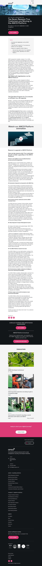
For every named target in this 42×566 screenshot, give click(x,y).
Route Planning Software (12, 510)
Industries (10, 522)
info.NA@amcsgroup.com (14, 467)
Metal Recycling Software (12, 477)
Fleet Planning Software (12, 508)
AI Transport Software (12, 504)
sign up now (21, 432)
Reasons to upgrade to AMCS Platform (19, 48)
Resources (10, 524)
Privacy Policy (10, 553)
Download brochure (21, 341)
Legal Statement (11, 555)
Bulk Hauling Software (12, 506)
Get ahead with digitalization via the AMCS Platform (20, 43)
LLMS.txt (9, 558)
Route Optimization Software (13, 502)
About (9, 518)
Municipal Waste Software (13, 479)
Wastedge (10, 485)
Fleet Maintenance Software (13, 496)
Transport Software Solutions (13, 494)
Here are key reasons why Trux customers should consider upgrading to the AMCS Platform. (22, 51)
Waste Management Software (13, 475)
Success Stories (11, 520)
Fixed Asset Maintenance (12, 498)
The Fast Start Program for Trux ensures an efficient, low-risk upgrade (20, 46)
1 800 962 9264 (13, 465)
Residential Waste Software (13, 483)
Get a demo (13, 32)
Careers (9, 526)
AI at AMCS (10, 516)
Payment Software (11, 481)
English (32, 0)
